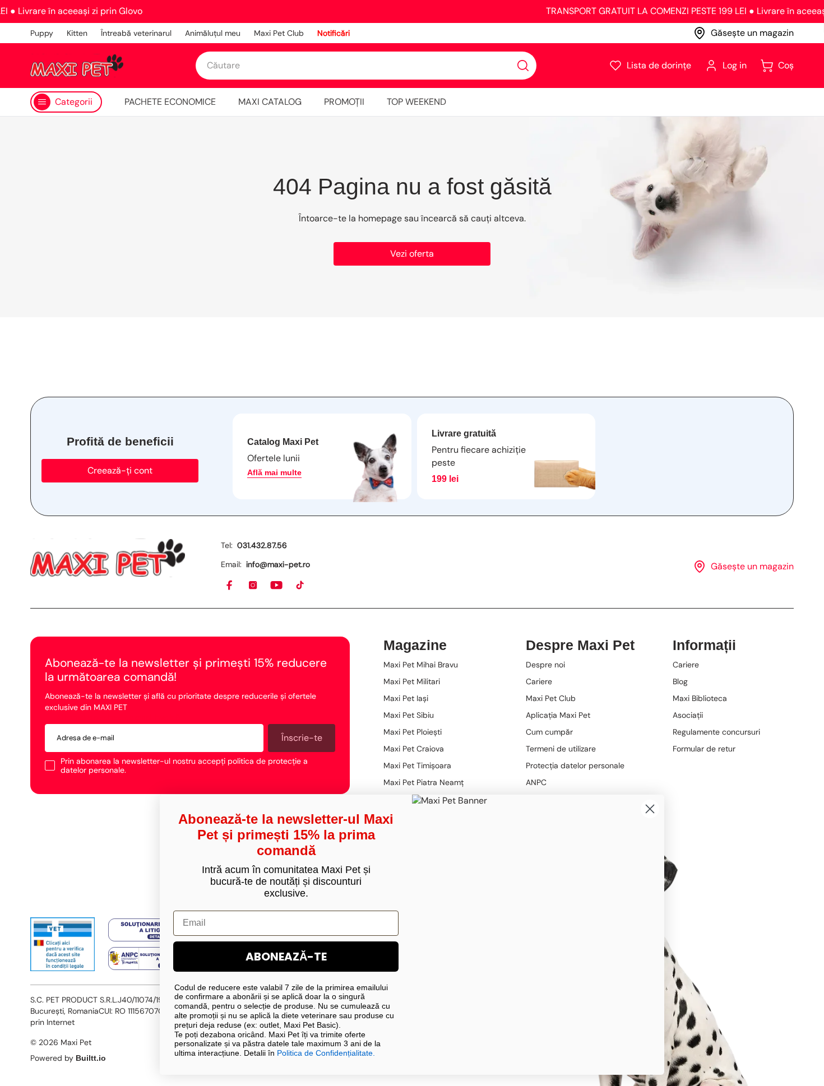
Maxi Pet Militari (411, 681)
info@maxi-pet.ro (278, 564)
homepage (380, 218)
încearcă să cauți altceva (472, 218)
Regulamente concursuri (716, 732)
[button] (650, 65)
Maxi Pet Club (279, 33)
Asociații (688, 715)
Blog (680, 681)
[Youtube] (277, 586)
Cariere (539, 681)
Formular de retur (704, 749)
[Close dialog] (650, 809)
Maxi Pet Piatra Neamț (423, 782)
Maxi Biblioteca (700, 698)
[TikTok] (300, 586)
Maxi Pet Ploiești (412, 732)
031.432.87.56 (262, 545)
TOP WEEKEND (416, 102)
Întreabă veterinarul (136, 33)
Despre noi (545, 665)
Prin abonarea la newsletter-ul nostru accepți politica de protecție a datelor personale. (184, 765)
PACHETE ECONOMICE (170, 102)
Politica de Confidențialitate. (326, 1052)
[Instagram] (253, 586)
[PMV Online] (62, 944)
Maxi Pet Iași (405, 698)
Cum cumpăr (549, 732)
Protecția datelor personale (575, 765)
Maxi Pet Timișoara (417, 765)
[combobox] (366, 66)
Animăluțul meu (212, 33)
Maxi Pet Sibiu (408, 715)
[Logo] (76, 65)
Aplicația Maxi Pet (558, 715)
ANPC (536, 782)
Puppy (41, 33)
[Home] (107, 558)
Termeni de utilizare (561, 749)
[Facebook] (230, 586)
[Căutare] (523, 65)
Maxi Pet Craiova (413, 749)
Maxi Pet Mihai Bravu (420, 665)
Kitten (77, 33)
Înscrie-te (301, 738)
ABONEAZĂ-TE (286, 956)
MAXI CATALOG (270, 102)
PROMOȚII (344, 102)
